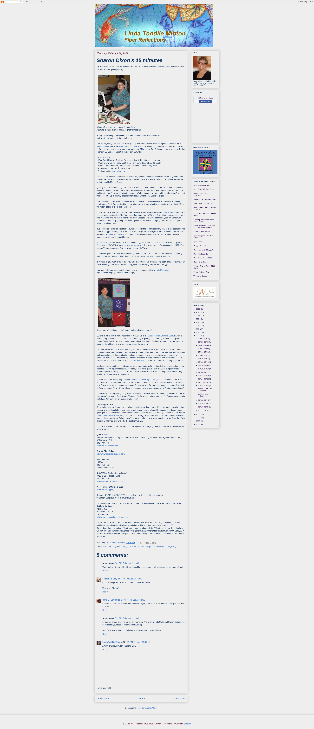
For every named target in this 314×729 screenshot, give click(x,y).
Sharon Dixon (158, 547)
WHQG (174, 547)
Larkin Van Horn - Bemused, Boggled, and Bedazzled (204, 227)
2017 (198, 309)
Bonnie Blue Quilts (111, 547)
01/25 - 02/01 (203, 403)
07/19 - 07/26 (203, 352)
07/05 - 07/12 (203, 355)
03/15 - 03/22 (203, 379)
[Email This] (146, 543)
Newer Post (103, 698)
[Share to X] (150, 543)
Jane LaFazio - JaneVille (203, 203)
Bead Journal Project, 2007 (204, 185)
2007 (198, 418)
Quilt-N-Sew (130, 547)
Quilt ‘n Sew (168, 212)
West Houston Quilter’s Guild (132, 146)
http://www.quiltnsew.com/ (108, 446)
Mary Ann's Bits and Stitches (204, 258)
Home (141, 698)
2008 (198, 414)
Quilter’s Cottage (115, 234)
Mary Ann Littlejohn (200, 254)
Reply (105, 571)
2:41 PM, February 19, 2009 (127, 563)
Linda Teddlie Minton (112, 642)
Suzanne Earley (109, 579)
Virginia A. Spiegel (200, 276)
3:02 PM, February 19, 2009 (130, 579)
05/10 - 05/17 (203, 359)
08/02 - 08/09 (203, 345)
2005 (198, 424)
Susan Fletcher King (201, 272)
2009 (198, 336)
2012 (198, 326)
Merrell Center (103, 146)
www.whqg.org (118, 171)
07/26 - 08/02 (203, 349)
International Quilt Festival (108, 415)
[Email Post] (141, 543)
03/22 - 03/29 (203, 375)
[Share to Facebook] (153, 543)
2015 (198, 316)
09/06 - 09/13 (203, 339)
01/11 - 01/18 (203, 410)
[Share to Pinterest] (155, 543)
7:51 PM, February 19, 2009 (137, 642)
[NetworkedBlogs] (205, 98)
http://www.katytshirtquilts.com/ (110, 481)
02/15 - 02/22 (203, 386)
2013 (198, 322)
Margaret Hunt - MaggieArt (203, 250)
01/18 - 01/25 (203, 407)
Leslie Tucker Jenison (201, 232)
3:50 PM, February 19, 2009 (133, 600)
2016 (198, 312)
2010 (198, 332)
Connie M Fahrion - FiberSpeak (201, 194)
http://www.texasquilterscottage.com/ (112, 517)
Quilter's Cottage (144, 547)
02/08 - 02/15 (203, 400)
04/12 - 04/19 (203, 369)
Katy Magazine (162, 270)
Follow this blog (205, 101)
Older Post (180, 698)
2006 (198, 421)
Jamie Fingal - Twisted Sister (204, 199)
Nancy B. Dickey (199, 262)
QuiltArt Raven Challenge (203, 395)
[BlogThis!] (148, 543)
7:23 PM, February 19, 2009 (127, 618)
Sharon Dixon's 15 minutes (205, 389)
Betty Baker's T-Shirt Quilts (203, 189)
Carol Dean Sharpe (111, 600)
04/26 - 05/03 (203, 365)
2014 (198, 319)
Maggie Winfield (199, 246)
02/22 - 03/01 (203, 382)
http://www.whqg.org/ (106, 490)
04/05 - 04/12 (203, 372)
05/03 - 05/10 (203, 362)
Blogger (187, 724)
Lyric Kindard (198, 242)
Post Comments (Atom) (147, 708)
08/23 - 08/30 (203, 342)
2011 (198, 329)
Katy (122, 547)
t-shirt (167, 547)
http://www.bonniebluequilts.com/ (111, 454)
